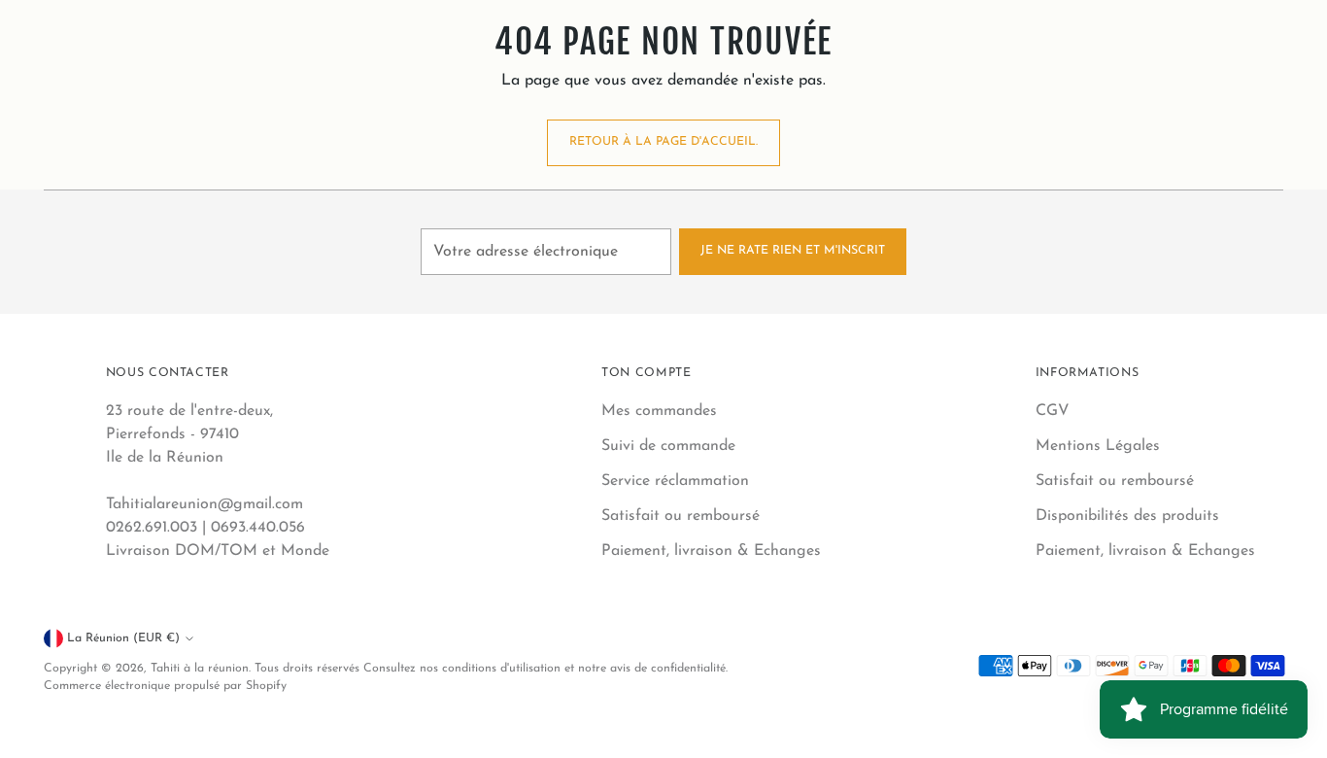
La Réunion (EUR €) (123, 638)
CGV (1053, 411)
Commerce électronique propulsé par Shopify (165, 686)
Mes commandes (659, 411)
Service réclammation (675, 481)
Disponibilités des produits (1127, 516)
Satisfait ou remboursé (680, 516)
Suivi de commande (668, 446)
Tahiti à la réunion (200, 668)
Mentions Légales (1098, 446)
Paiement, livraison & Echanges (711, 551)
